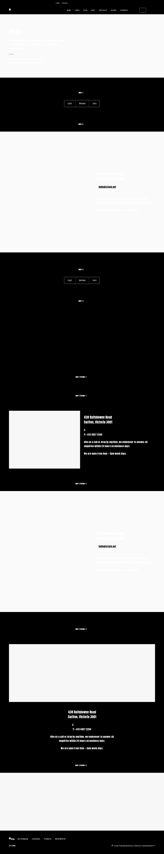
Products (48, 839)
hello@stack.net (107, 187)
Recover (65, 3)
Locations (36, 839)
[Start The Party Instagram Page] (70, 3)
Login (58, 3)
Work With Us (60, 839)
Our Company (23, 839)
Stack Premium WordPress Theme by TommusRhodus (133, 845)
